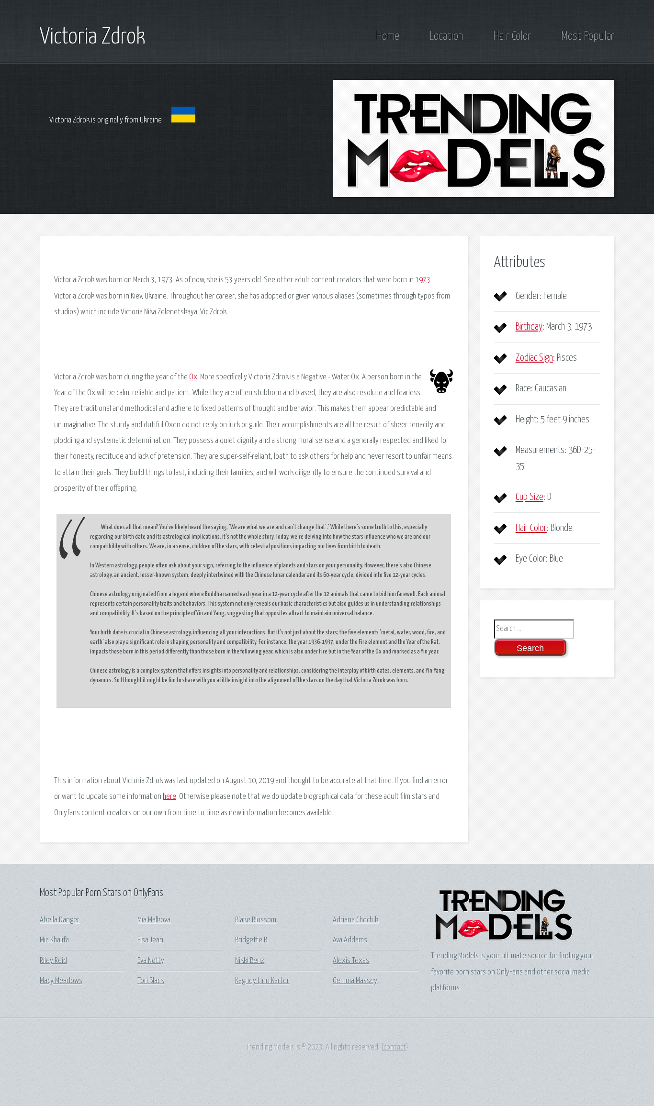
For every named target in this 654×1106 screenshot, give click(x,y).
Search (530, 648)
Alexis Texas (351, 961)
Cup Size (529, 497)
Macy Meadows (61, 981)
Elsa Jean (150, 940)
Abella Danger (59, 920)
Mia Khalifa (54, 940)
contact (394, 1047)
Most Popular (587, 36)
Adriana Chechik (355, 920)
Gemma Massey (355, 981)
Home (387, 36)
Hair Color (512, 36)
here (169, 797)
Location (446, 36)
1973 (422, 280)
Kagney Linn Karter (262, 981)
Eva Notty (150, 961)
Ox (193, 377)
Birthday (529, 327)
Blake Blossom (255, 920)
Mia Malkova (153, 920)
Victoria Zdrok (93, 37)
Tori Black (150, 981)
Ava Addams (350, 940)
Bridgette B (251, 940)
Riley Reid (53, 961)
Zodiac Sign (534, 358)
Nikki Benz (249, 961)
